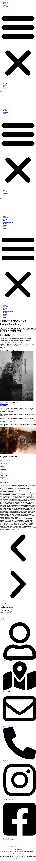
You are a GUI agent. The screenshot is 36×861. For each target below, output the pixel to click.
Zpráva (2, 618)
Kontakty (5, 112)
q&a (4, 226)
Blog (4, 113)
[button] (18, 45)
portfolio (2, 461)
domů (4, 216)
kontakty (5, 225)
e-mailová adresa (4, 612)
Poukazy (5, 6)
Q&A (4, 109)
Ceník (5, 5)
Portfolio (5, 2)
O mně (5, 110)
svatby (5, 3)
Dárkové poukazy (8, 222)
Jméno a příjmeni (4, 610)
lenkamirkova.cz (18, 849)
